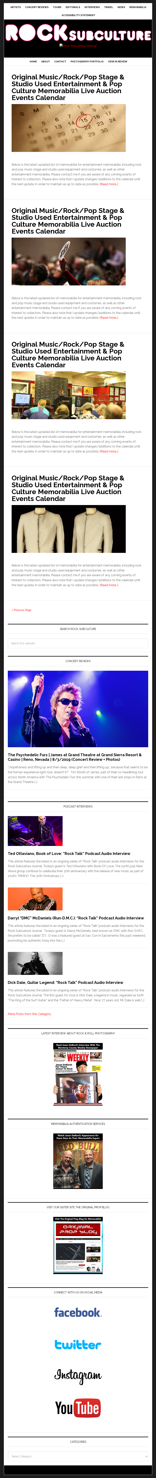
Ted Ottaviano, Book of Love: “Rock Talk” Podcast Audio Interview (69, 853)
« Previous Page (21, 610)
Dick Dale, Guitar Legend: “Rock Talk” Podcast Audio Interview (65, 982)
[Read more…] (108, 184)
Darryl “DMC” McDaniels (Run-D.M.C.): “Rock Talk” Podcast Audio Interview (76, 918)
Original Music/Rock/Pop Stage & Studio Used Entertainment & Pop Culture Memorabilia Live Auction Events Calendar (68, 87)
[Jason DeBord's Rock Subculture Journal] (78, 28)
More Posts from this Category (29, 1014)
